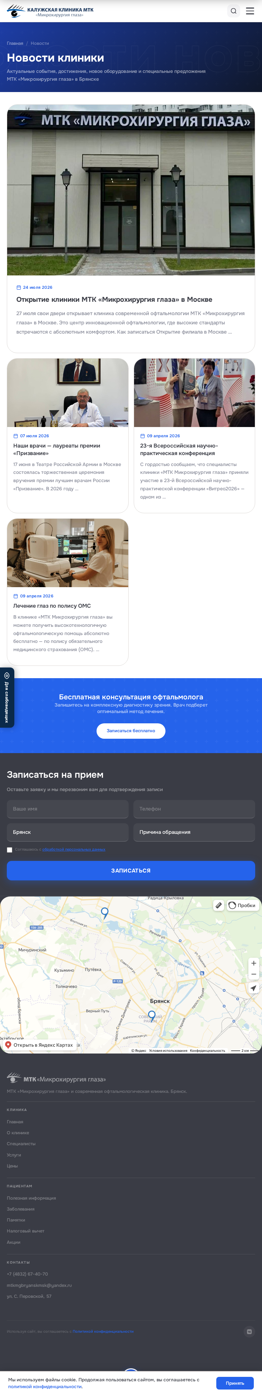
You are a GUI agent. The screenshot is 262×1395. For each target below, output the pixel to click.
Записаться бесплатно (131, 731)
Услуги (14, 1155)
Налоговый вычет (25, 1231)
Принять (235, 1383)
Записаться (130, 870)
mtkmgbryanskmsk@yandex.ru (39, 1285)
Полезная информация (31, 1198)
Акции (13, 1242)
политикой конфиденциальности (45, 1387)
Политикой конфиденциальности (103, 1331)
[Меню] (250, 11)
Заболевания (20, 1209)
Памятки (16, 1220)
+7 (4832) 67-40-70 (27, 1274)
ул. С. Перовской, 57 (29, 1296)
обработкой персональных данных (73, 849)
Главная (15, 43)
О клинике (18, 1133)
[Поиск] (233, 10)
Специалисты (21, 1144)
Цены (12, 1166)
